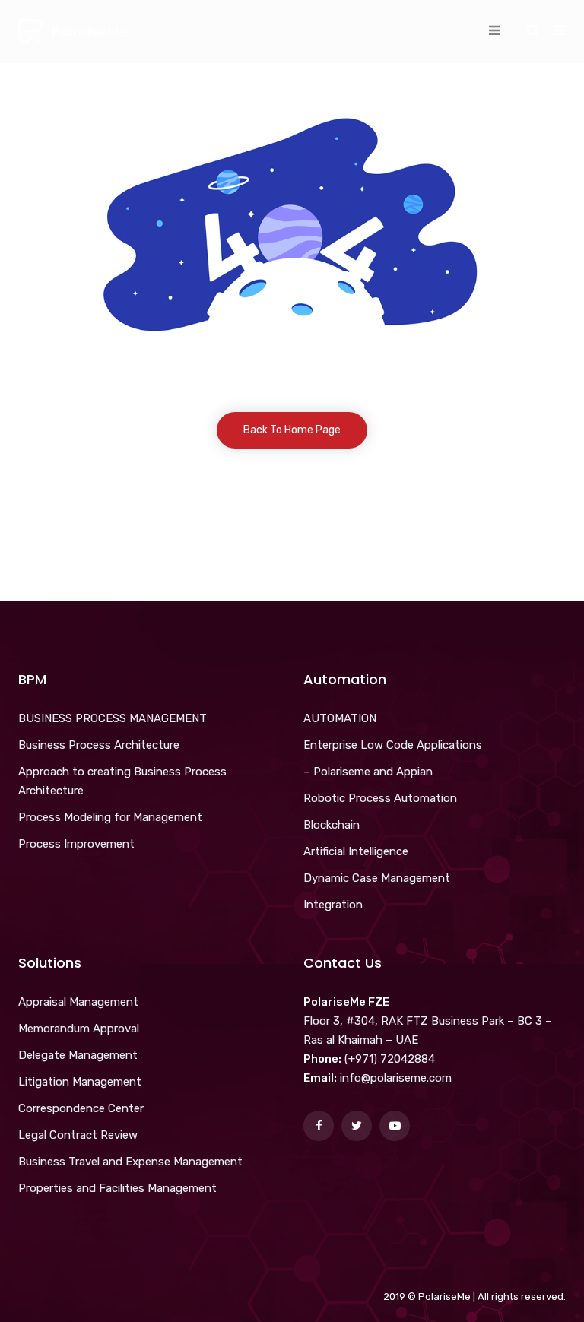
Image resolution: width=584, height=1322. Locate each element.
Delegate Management (78, 1055)
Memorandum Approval (78, 1028)
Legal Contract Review (78, 1135)
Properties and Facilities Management (117, 1188)
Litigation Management (79, 1082)
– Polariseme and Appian (368, 771)
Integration (333, 904)
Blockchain (331, 825)
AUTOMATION (339, 718)
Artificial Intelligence (355, 851)
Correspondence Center (81, 1108)
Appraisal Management (78, 1002)
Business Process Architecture (98, 745)
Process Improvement (76, 844)
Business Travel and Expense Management (130, 1161)
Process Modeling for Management (110, 817)
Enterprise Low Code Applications (392, 745)
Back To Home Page (292, 429)
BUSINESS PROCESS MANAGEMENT (112, 718)
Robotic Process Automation (380, 798)
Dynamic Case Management (376, 878)
